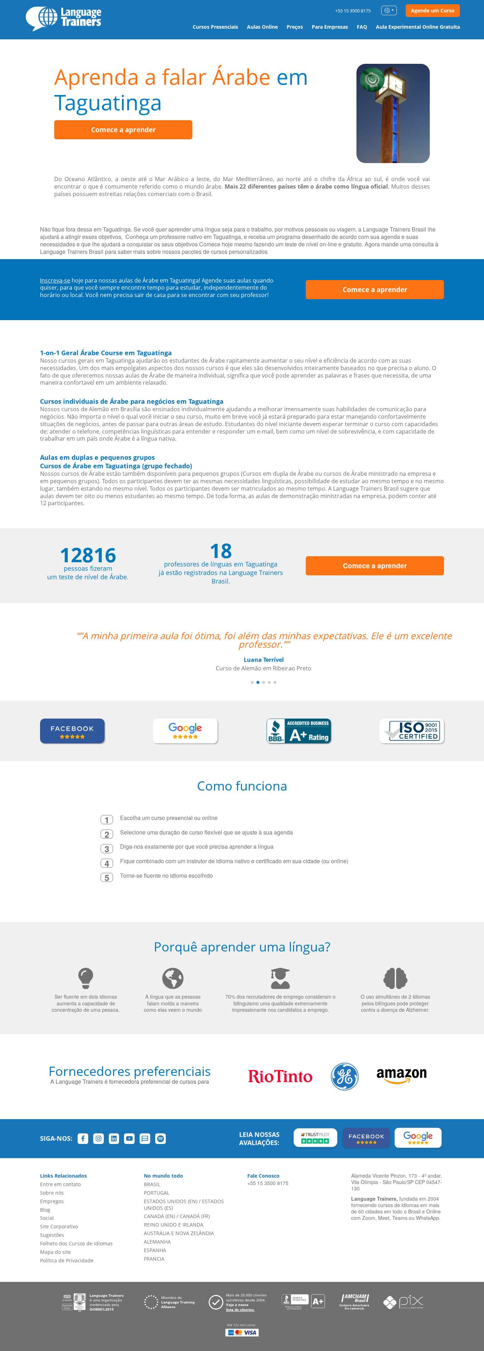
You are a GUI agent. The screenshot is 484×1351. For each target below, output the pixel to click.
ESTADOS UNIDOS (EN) (170, 1201)
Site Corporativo (59, 1226)
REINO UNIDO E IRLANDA (173, 1224)
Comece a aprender (123, 129)
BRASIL (152, 1184)
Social (47, 1218)
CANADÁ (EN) (159, 1216)
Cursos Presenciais (215, 26)
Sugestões (52, 1235)
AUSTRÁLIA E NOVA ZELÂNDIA (179, 1233)
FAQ (362, 26)
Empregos (52, 1201)
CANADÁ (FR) (195, 1216)
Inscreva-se (55, 280)
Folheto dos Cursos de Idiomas (76, 1243)
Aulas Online (262, 26)
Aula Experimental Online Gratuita (418, 26)
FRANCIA (154, 1258)
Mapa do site (55, 1252)
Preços (295, 26)
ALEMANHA (157, 1241)
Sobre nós (52, 1192)
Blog (45, 1209)
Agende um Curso (433, 10)
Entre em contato (60, 1184)
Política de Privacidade (67, 1260)
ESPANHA (155, 1250)
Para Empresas (330, 26)
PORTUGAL (156, 1192)
